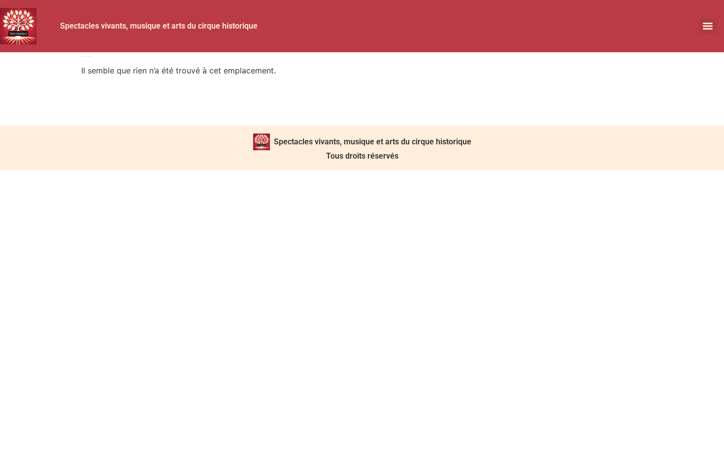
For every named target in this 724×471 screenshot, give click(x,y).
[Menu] (708, 26)
